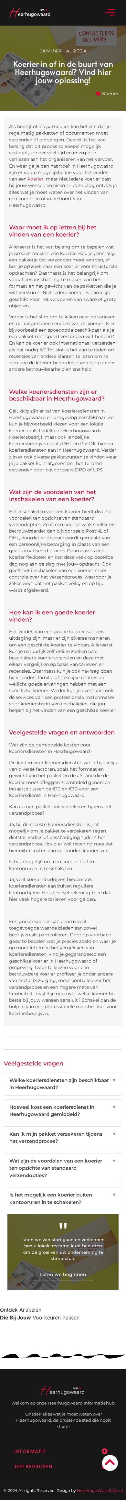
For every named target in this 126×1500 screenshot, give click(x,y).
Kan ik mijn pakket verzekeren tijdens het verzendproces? (63, 1137)
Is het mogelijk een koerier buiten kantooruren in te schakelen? (63, 1198)
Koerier (110, 93)
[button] (110, 13)
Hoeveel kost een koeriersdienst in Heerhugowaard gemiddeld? (63, 1111)
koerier (36, 179)
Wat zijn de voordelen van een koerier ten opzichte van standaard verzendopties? (63, 1168)
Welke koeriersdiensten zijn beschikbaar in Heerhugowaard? (63, 1084)
